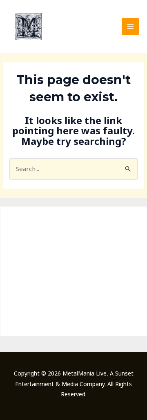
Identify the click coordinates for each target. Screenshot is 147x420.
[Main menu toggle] (130, 27)
